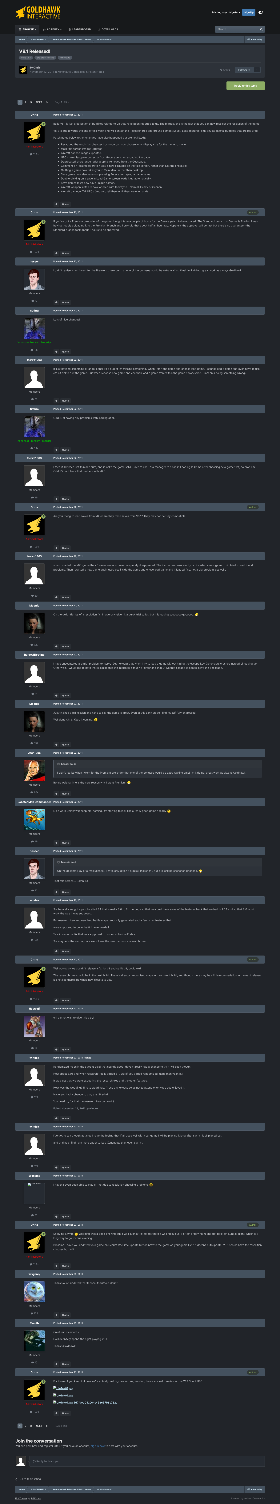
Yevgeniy (34, 1274)
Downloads (109, 29)
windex (34, 900)
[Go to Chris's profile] (23, 69)
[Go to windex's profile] (34, 918)
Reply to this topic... (48, 1461)
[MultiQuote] (56, 204)
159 (35, 1313)
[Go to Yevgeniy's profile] (34, 1291)
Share (226, 69)
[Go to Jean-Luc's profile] (34, 770)
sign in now (98, 1445)
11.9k (35, 154)
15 (35, 1362)
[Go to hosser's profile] (34, 279)
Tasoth (34, 1323)
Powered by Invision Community (247, 1498)
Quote (65, 204)
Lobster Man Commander (34, 801)
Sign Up (249, 12)
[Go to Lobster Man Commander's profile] (34, 819)
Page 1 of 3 (61, 102)
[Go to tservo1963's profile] (34, 377)
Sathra (34, 310)
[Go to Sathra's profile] (34, 328)
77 (35, 300)
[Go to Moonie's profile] (34, 623)
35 (36, 1215)
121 (35, 939)
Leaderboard (81, 29)
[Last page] (47, 102)
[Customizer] (261, 12)
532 (35, 644)
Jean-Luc (34, 752)
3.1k (35, 349)
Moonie (34, 605)
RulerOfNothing (34, 654)
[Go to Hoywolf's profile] (34, 1026)
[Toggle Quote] (59, 763)
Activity (52, 29)
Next (39, 102)
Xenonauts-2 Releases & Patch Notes (81, 71)
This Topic (247, 29)
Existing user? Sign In (225, 12)
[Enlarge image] (197, 614)
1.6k (35, 792)
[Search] (261, 29)
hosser (34, 261)
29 (36, 399)
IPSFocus (36, 1498)
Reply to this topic (245, 85)
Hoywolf (34, 1008)
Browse (28, 29)
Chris (37, 67)
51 (35, 693)
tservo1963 (34, 359)
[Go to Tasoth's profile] (34, 1340)
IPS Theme (21, 1498)
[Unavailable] (63, 1388)
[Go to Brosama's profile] (34, 1193)
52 (36, 1048)
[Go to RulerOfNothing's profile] (34, 672)
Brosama (34, 1175)
